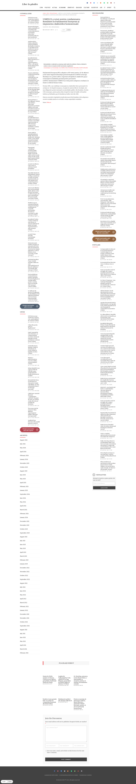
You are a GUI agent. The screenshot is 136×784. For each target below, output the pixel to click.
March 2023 (23, 556)
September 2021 (25, 626)
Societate (94, 7)
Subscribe (104, 488)
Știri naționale (53, 13)
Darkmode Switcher (51, 775)
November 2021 (24, 618)
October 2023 (24, 529)
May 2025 (23, 478)
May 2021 (23, 641)
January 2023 (24, 564)
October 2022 (24, 575)
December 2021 (24, 614)
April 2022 (23, 598)
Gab (66, 67)
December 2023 (24, 521)
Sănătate (71, 7)
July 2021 (22, 633)
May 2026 (23, 448)
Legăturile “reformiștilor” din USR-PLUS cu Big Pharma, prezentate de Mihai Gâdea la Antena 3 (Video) (64, 680)
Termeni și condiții (85, 775)
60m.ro (49, 102)
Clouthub (70, 67)
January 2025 (24, 490)
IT (104, 7)
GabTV (81, 67)
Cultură (86, 7)
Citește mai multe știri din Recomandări (102, 232)
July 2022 (22, 587)
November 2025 (24, 463)
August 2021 (23, 629)
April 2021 (23, 645)
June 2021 (23, 637)
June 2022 (23, 591)
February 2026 (24, 455)
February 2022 (24, 606)
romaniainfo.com (56, 67)
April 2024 (23, 506)
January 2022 (24, 610)
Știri (41, 7)
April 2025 (23, 482)
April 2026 (23, 451)
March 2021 (23, 649)
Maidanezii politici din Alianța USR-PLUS (65, 699)
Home (44, 13)
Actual (54, 7)
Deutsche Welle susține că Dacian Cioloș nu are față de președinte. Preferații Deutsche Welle (49, 679)
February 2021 (24, 653)
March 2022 (23, 602)
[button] (66, 30)
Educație (79, 7)
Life (101, 7)
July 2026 (22, 444)
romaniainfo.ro (47, 67)
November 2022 (24, 571)
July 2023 (22, 540)
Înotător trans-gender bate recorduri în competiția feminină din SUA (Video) (50, 701)
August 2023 (23, 537)
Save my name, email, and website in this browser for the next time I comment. (65, 751)
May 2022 (23, 595)
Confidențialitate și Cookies (68, 775)
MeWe (63, 67)
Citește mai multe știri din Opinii (28, 429)
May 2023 (23, 548)
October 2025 (24, 467)
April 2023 (23, 552)
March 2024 (23, 509)
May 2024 (23, 502)
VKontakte (76, 67)
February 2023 (24, 560)
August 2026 (23, 440)
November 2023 (24, 525)
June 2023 (23, 544)
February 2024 (24, 513)
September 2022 (25, 579)
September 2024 (25, 494)
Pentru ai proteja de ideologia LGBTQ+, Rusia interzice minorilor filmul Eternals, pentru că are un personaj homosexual (80, 703)
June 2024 (23, 498)
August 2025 (23, 471)
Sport (109, 7)
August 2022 (23, 583)
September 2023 (25, 533)
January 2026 (24, 459)
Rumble (86, 67)
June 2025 (23, 475)
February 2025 (24, 486)
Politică (47, 7)
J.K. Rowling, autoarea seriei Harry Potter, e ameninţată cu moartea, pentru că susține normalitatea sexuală (81, 680)
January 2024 (24, 517)
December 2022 (24, 568)
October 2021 (24, 622)
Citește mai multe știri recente (28, 306)
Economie (62, 7)
